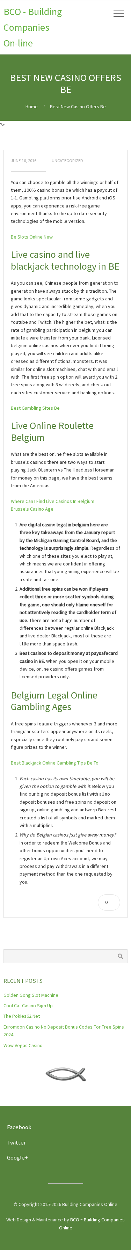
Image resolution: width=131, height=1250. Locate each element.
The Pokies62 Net (21, 1016)
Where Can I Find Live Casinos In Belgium (52, 501)
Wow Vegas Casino (23, 1045)
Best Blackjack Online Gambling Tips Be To (55, 763)
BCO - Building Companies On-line (32, 27)
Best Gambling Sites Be (35, 408)
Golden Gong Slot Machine (30, 995)
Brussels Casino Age (32, 509)
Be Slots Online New (32, 237)
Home (32, 106)
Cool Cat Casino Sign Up (28, 1005)
